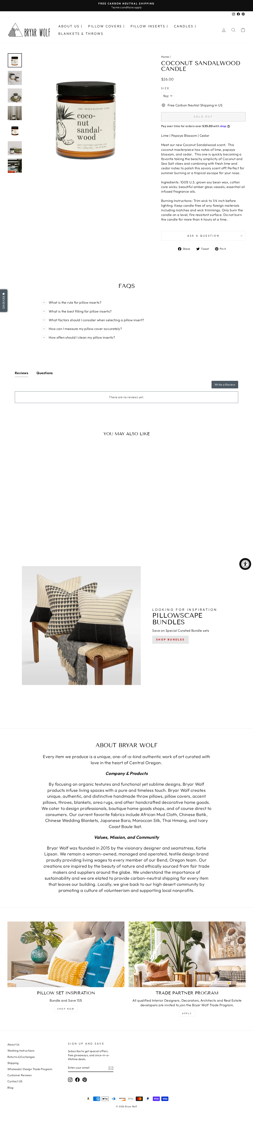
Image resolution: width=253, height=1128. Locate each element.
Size (165, 88)
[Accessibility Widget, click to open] (245, 564)
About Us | (70, 26)
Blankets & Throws (80, 33)
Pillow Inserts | (149, 26)
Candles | (185, 26)
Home (165, 56)
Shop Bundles (170, 639)
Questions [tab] (44, 373)
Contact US (14, 1081)
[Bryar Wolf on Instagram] (70, 1079)
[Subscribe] (111, 1067)
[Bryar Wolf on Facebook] (77, 1079)
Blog (10, 1087)
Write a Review (224, 384)
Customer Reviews (19, 1075)
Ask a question (203, 235)
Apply (187, 1013)
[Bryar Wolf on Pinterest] (84, 1079)
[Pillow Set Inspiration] (65, 954)
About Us (13, 1044)
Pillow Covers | (106, 26)
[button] (3, 300)
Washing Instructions (20, 1050)
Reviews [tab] (21, 373)
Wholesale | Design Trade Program (29, 1069)
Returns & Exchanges (21, 1057)
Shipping (13, 1063)
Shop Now (66, 1008)
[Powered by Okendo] (31, 386)
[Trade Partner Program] (187, 954)
